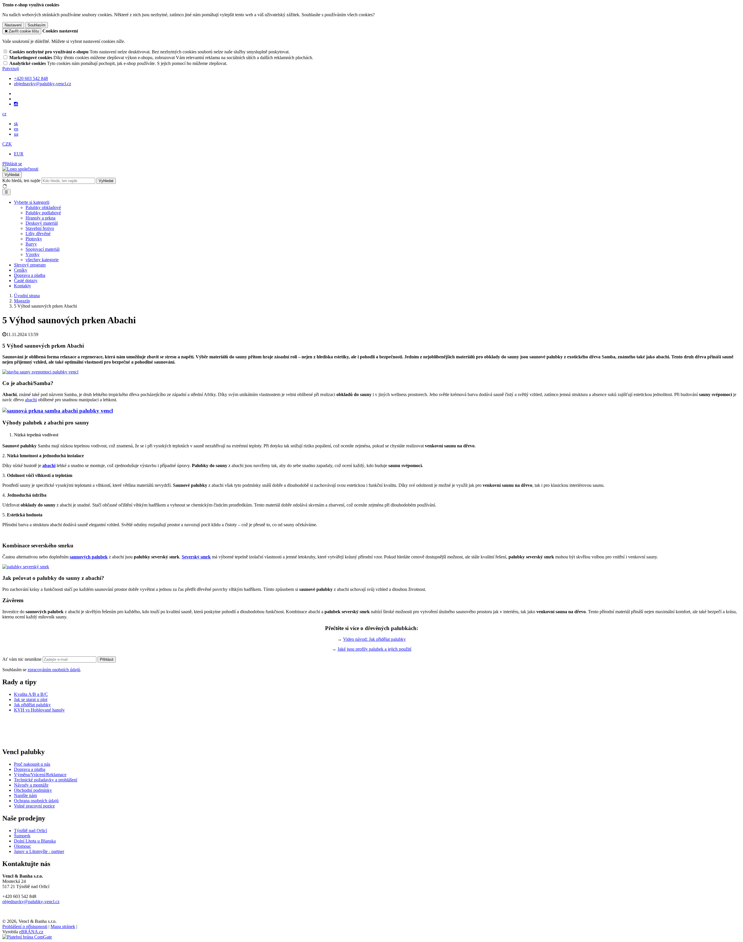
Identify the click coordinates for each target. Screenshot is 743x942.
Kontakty (22, 285)
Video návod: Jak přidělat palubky (374, 639)
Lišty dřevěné (38, 233)
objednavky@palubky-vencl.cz (30, 901)
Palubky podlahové (43, 212)
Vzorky (32, 254)
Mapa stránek (63, 926)
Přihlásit (106, 659)
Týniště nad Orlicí (30, 830)
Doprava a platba (29, 275)
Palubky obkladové (43, 207)
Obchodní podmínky (33, 790)
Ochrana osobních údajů (36, 800)
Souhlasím (37, 25)
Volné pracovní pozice (34, 805)
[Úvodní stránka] (20, 168)
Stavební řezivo (40, 228)
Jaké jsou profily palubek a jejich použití (374, 649)
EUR (19, 153)
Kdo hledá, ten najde (21, 180)
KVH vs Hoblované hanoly (39, 709)
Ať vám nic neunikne (22, 659)
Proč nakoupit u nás (32, 764)
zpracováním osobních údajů (54, 669)
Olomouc (22, 846)
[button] (4, 113)
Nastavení (13, 25)
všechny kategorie (42, 259)
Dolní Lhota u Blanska (35, 840)
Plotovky (34, 238)
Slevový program (30, 264)
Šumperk (22, 835)
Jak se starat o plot (30, 699)
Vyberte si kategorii (31, 202)
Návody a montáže (31, 785)
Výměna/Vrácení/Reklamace (40, 774)
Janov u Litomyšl (30, 851)
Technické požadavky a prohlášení (45, 779)
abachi (31, 399)
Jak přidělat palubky (32, 704)
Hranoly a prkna (40, 217)
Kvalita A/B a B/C (31, 694)
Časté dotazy (25, 280)
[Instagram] (16, 104)
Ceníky (20, 270)
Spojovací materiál (42, 249)
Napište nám (25, 795)
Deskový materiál (42, 223)
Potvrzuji (10, 68)
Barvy (31, 244)
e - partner (55, 851)
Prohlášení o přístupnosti (24, 926)
